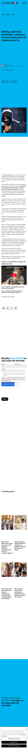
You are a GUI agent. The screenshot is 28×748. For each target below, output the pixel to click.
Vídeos (12, 14)
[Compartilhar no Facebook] (3, 81)
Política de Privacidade (6, 380)
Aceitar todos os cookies (14, 745)
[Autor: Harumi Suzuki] (16, 528)
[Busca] (23, 3)
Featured (8, 14)
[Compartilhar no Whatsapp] (8, 81)
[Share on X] (12, 81)
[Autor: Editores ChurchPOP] (2, 66)
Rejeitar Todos (14, 742)
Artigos (3, 14)
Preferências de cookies (14, 738)
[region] (14, 737)
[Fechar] (26, 728)
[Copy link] (16, 81)
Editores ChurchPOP (8, 65)
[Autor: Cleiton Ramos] (3, 528)
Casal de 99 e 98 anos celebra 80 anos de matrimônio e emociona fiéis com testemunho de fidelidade (6, 593)
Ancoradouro (8, 175)
